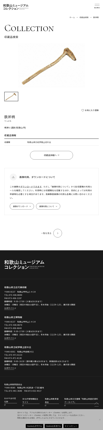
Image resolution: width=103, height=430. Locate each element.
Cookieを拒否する (53, 426)
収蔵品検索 (84, 17)
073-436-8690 (15, 295)
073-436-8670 (15, 325)
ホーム (72, 17)
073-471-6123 (15, 355)
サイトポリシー (71, 426)
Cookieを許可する (34, 426)
